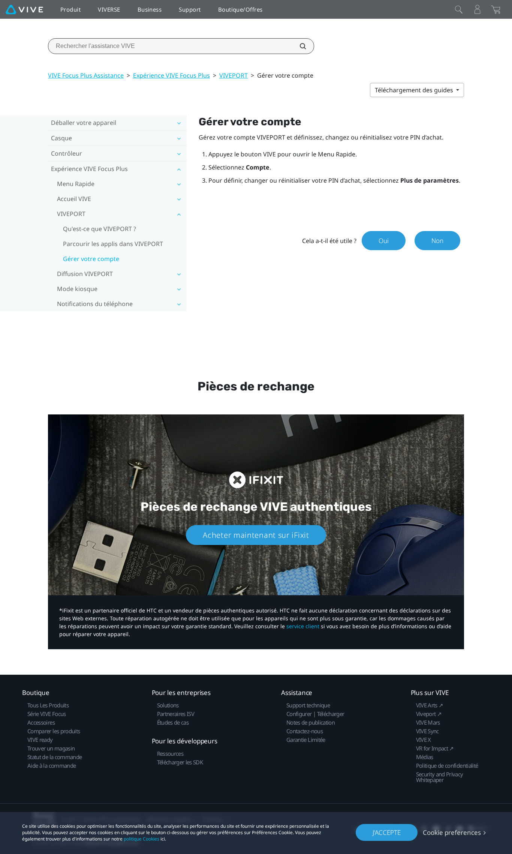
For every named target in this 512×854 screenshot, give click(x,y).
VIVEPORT (233, 75)
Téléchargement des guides (415, 90)
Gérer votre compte (91, 259)
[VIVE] (24, 9)
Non (437, 240)
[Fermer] (458, 9)
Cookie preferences (452, 832)
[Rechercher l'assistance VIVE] (298, 46)
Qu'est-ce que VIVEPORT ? (99, 229)
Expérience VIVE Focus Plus (171, 75)
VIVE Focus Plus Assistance (86, 75)
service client (302, 626)
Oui (384, 240)
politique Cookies (141, 839)
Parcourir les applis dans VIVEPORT (113, 244)
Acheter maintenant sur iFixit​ (256, 535)
